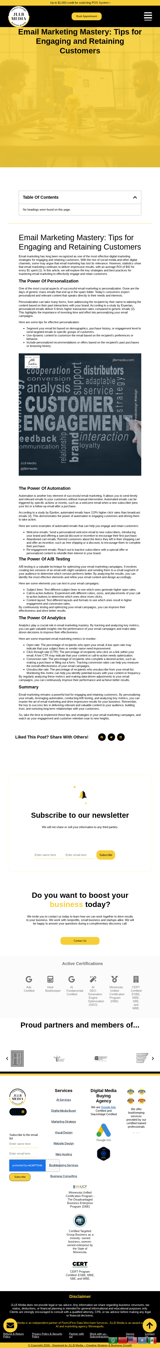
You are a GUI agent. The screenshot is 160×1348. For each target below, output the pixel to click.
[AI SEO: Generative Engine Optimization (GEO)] (93, 979)
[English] (133, 1340)
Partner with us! (76, 1335)
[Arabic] (113, 1340)
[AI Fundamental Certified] (71, 979)
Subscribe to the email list (23, 1136)
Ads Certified (29, 988)
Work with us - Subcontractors (99, 1335)
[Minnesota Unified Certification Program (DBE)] (114, 979)
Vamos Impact (130, 1335)
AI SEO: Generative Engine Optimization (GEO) (96, 995)
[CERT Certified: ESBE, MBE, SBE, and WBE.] (136, 979)
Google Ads (108, 1107)
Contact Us (150, 1335)
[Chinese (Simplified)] (123, 1340)
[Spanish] (152, 1340)
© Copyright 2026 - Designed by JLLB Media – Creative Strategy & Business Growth (80, 1345)
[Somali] (142, 1340)
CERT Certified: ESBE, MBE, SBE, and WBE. (136, 997)
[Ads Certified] (29, 979)
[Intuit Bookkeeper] (50, 979)
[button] (135, 197)
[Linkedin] (23, 1112)
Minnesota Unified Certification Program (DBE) (116, 994)
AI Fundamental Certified (75, 990)
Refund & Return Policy (13, 1335)
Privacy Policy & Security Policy (47, 1335)
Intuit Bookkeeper (53, 988)
